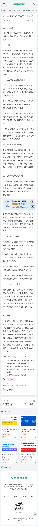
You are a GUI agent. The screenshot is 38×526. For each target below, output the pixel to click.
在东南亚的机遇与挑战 (17, 367)
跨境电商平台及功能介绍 (17, 363)
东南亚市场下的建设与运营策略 (20, 360)
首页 (4, 10)
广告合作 (23, 496)
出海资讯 (15, 10)
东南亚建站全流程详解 (17, 375)
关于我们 (31, 496)
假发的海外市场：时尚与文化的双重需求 (28, 455)
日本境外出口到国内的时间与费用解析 (28, 430)
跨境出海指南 (19, 519)
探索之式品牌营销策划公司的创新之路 (9, 430)
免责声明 (15, 496)
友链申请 (7, 496)
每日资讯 (9, 10)
